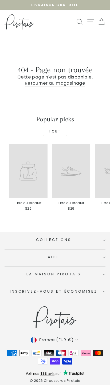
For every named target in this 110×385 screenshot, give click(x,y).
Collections (54, 239)
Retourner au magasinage (55, 83)
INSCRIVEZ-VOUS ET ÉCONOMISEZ (53, 291)
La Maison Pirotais (53, 274)
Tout (55, 131)
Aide (54, 257)
